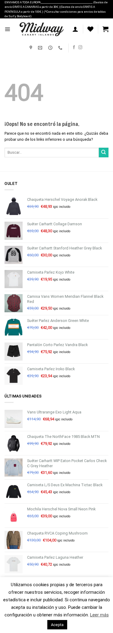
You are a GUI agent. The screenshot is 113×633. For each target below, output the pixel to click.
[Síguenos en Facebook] (74, 47)
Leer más (99, 615)
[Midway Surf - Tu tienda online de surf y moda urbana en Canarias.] (41, 29)
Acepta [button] (57, 624)
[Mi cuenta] (75, 29)
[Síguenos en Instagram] (80, 47)
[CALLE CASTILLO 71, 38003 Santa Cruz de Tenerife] (32, 47)
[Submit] (103, 152)
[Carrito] (105, 29)
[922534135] (61, 47)
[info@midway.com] (41, 47)
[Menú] (7, 29)
